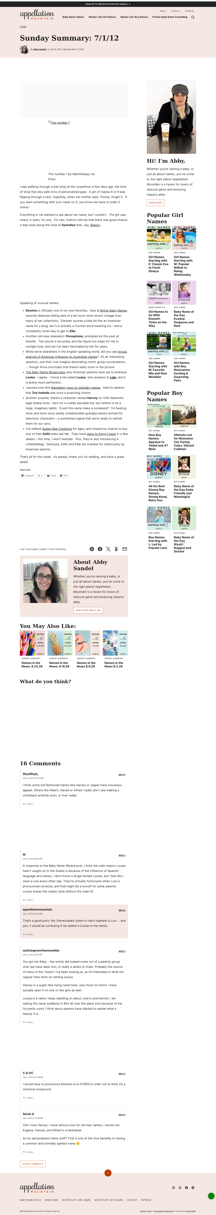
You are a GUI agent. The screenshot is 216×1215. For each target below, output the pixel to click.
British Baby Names (113, 310)
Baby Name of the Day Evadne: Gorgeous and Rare (184, 319)
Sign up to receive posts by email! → (108, 4)
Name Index (51, 1200)
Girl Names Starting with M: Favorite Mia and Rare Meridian (158, 370)
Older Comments (32, 1164)
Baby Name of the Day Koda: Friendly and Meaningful (184, 491)
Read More (155, 202)
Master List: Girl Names (102, 16)
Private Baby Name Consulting (170, 16)
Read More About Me (88, 610)
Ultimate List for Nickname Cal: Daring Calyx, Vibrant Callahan (184, 442)
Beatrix (95, 225)
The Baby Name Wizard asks (45, 372)
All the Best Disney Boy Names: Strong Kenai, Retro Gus (158, 493)
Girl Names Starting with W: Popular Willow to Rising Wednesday (183, 265)
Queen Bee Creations (57, 429)
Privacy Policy (146, 1211)
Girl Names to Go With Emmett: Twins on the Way (158, 319)
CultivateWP (191, 1211)
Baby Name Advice (73, 16)
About (163, 11)
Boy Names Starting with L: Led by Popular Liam (158, 543)
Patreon (189, 11)
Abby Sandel (40, 49)
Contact (175, 11)
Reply (122, 775)
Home (23, 26)
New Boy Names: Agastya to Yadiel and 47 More (158, 442)
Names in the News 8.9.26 (86, 664)
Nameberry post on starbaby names (75, 387)
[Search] (193, 17)
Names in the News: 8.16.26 (59, 664)
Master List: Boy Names (134, 16)
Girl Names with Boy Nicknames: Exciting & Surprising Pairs (182, 371)
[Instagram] (173, 1187)
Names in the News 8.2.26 (113, 664)
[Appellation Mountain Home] (37, 14)
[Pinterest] (193, 1187)
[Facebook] (186, 1187)
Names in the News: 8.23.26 (32, 664)
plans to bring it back (101, 434)
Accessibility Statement (163, 1211)
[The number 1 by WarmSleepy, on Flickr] (74, 146)
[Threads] (180, 1187)
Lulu (113, 377)
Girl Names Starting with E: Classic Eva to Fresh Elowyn (158, 264)
